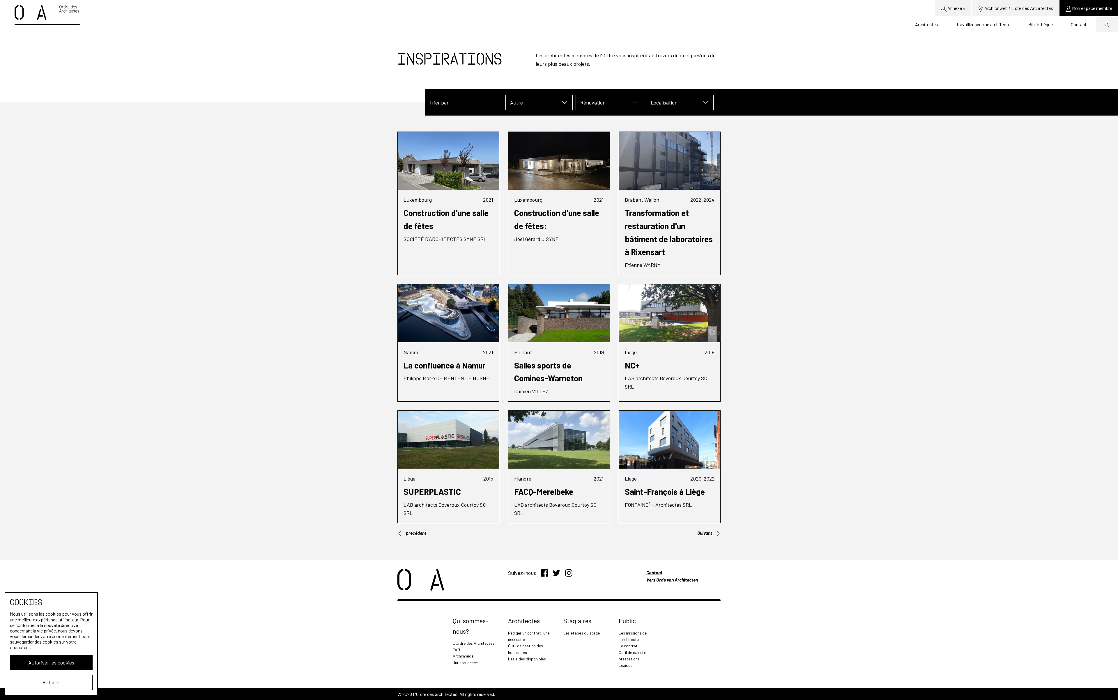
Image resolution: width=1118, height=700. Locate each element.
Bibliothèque (1040, 24)
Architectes (926, 24)
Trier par (439, 102)
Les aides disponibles (527, 658)
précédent (415, 533)
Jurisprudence (465, 662)
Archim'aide (463, 655)
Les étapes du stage (581, 632)
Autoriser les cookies (51, 662)
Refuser (51, 682)
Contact (1079, 24)
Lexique (625, 665)
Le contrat (628, 645)
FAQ (456, 649)
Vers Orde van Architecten (672, 579)
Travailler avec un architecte (983, 24)
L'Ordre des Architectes (473, 643)
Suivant (705, 533)
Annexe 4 (956, 8)
